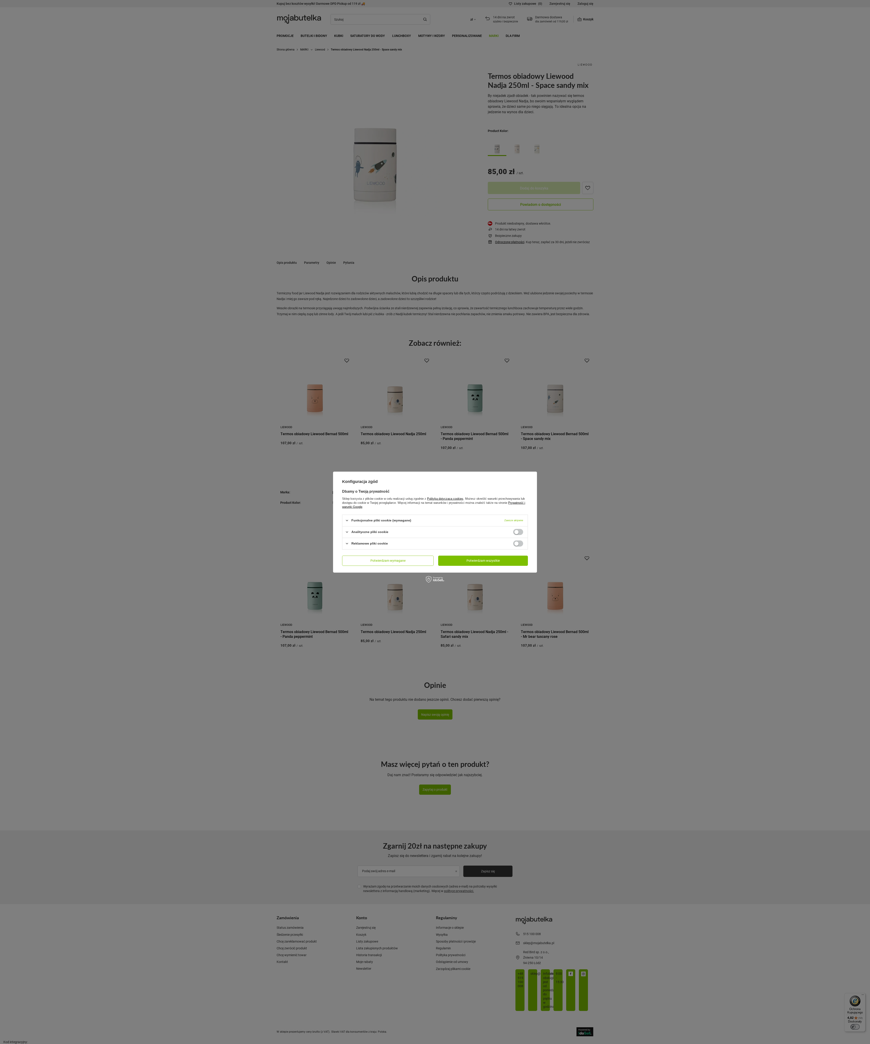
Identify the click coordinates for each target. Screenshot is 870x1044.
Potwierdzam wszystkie (483, 560)
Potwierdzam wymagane (388, 560)
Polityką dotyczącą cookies (445, 498)
